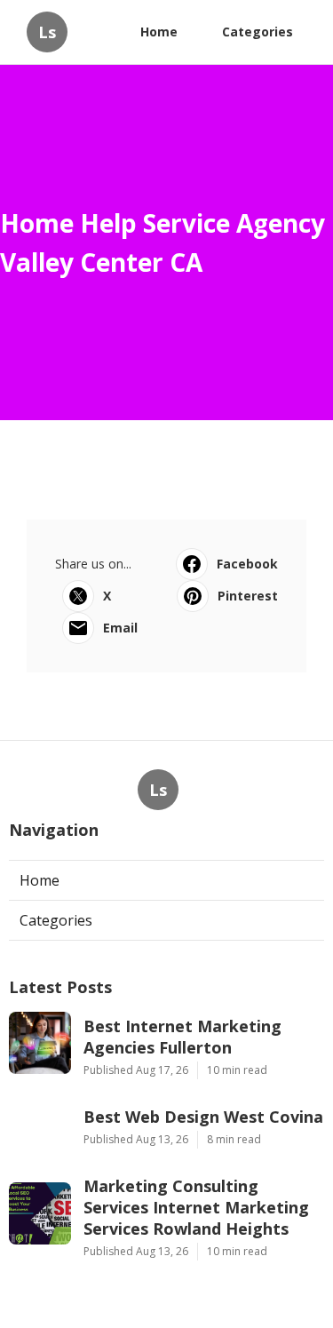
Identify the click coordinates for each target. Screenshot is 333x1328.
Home (159, 31)
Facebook (247, 563)
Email (120, 627)
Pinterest (248, 595)
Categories (257, 31)
